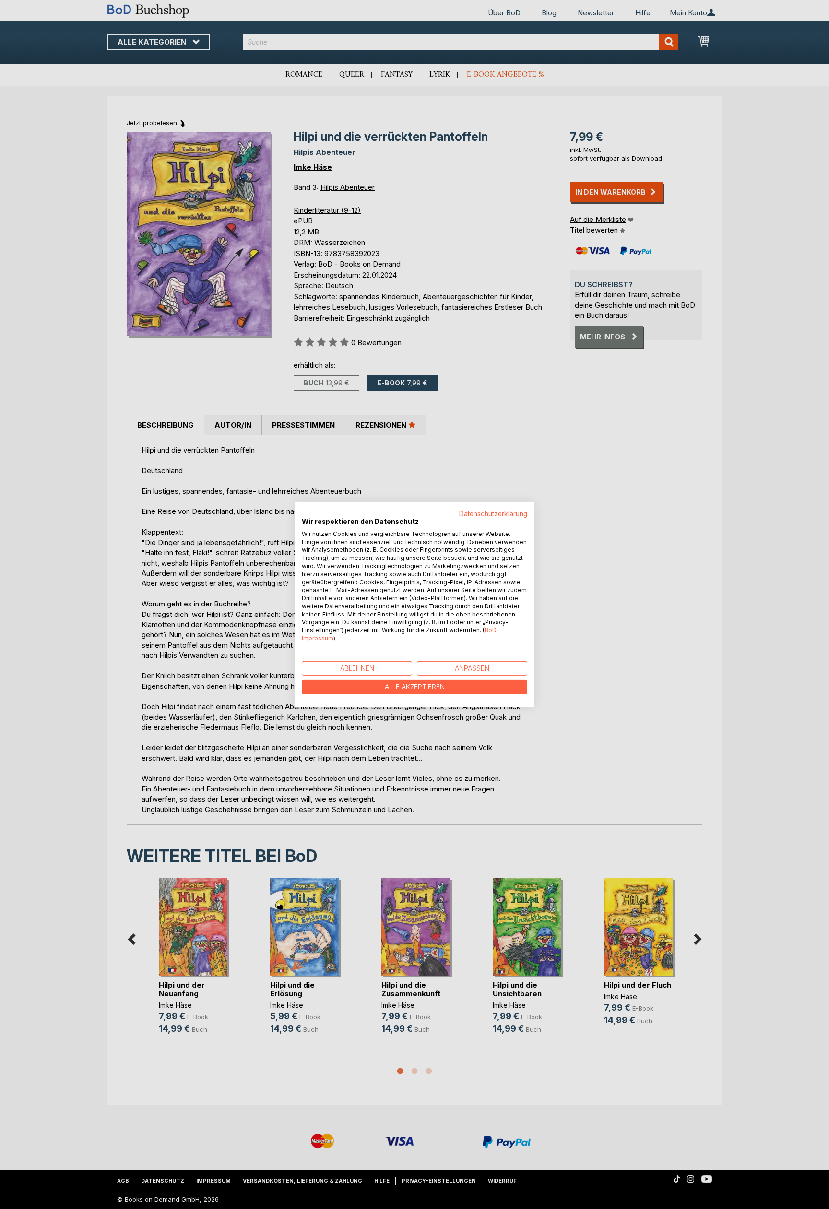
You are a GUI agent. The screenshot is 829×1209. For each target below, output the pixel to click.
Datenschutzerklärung (493, 514)
